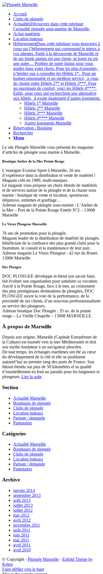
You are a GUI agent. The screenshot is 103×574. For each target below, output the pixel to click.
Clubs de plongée (28, 408)
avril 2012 (22, 520)
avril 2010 (22, 550)
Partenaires (22, 423)
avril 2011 (21, 545)
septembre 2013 (27, 495)
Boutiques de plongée (32, 403)
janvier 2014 (24, 490)
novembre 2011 (26, 525)
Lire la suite (31, 376)
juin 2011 (21, 535)
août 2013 (21, 500)
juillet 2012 (23, 510)
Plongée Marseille (43, 559)
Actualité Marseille (29, 398)
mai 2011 (21, 540)
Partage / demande (29, 418)
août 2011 (21, 530)
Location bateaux (28, 413)
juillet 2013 (23, 505)
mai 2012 (21, 515)
